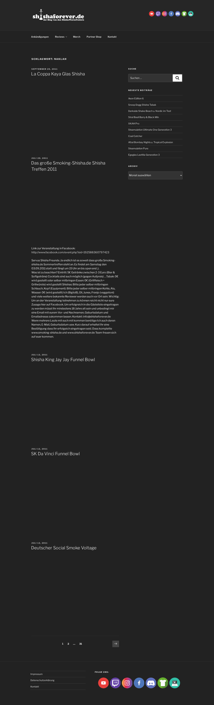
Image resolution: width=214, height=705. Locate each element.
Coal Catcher (135, 136)
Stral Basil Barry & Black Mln (143, 117)
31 (81, 643)
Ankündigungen (40, 36)
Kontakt (112, 36)
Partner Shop (94, 36)
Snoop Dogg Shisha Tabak (142, 104)
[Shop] (191, 13)
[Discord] (178, 13)
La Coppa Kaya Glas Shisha (58, 73)
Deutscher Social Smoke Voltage (63, 547)
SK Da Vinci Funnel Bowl (55, 453)
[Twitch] (158, 13)
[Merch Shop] (184, 13)
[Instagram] (165, 13)
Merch (76, 36)
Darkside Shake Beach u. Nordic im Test (149, 111)
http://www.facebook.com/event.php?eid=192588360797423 (70, 252)
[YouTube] (152, 13)
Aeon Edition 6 (136, 98)
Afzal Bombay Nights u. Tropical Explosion (150, 142)
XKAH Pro (133, 123)
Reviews (59, 36)
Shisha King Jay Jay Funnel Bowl (63, 359)
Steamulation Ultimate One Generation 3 (150, 129)
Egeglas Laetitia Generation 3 (144, 154)
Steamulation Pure (138, 148)
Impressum (36, 674)
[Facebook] (171, 13)
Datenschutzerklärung (42, 680)
